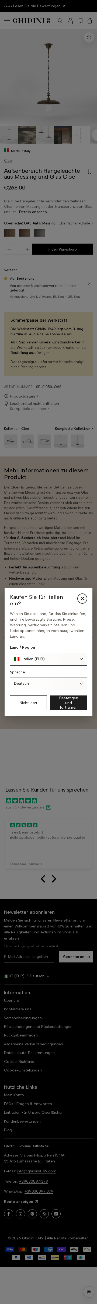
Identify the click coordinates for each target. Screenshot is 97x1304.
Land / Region (22, 647)
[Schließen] (82, 598)
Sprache (17, 672)
